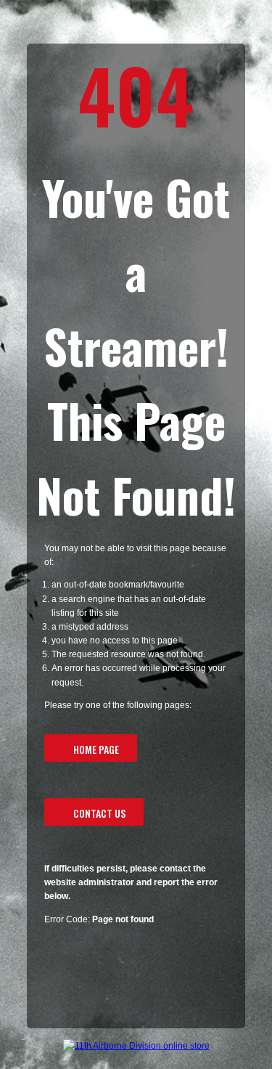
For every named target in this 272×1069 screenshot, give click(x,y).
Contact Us (99, 813)
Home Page (96, 749)
